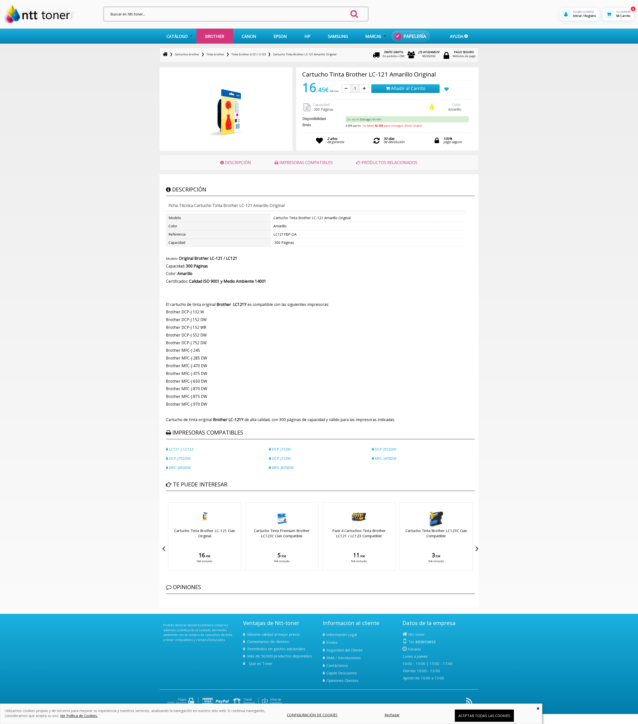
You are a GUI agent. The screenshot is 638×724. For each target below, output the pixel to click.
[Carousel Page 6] (182, 501)
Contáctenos (337, 665)
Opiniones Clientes (342, 680)
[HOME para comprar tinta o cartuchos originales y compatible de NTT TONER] (39, 23)
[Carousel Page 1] (167, 501)
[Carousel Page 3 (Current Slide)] (173, 501)
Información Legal (341, 634)
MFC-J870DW (282, 467)
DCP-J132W (281, 458)
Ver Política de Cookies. (79, 715)
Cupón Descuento (341, 672)
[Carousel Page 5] (179, 501)
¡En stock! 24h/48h (364, 119)
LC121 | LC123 (180, 449)
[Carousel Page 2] (170, 501)
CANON (249, 36)
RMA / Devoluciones (343, 657)
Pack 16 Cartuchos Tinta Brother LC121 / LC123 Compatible (282, 533)
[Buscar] (354, 12)
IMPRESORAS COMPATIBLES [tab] (305, 162)
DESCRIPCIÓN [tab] (237, 162)
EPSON (280, 36)
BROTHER (214, 36)
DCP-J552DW (385, 449)
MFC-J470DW (385, 458)
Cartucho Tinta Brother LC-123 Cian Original (204, 533)
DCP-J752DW (179, 458)
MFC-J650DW (179, 467)
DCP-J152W (281, 449)
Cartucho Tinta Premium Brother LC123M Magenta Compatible (436, 533)
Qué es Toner (261, 663)
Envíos (332, 642)
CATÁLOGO (177, 36)
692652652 (429, 54)
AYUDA (457, 36)
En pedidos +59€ (393, 54)
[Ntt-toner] (165, 54)
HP (307, 36)
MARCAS (373, 36)
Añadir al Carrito (407, 88)
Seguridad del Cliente (344, 649)
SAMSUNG (338, 36)
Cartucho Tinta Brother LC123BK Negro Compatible (359, 533)
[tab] (407, 119)
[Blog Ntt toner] (469, 703)
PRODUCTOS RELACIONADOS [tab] (389, 162)
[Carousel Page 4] (176, 501)
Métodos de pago (464, 54)
